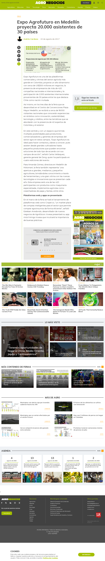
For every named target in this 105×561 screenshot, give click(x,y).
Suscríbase (86, 2)
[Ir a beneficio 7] (54, 250)
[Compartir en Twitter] (19, 47)
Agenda (80, 7)
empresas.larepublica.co (93, 505)
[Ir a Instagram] (15, 503)
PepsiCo (101, 408)
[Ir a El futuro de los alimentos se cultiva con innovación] (63, 406)
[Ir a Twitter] (6, 503)
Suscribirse (7, 513)
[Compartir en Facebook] (19, 55)
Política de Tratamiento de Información (60, 511)
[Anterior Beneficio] (27, 243)
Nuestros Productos (55, 503)
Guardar (19, 63)
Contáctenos (53, 505)
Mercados (52, 7)
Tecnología (36, 7)
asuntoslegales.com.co (93, 503)
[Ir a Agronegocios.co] (10, 499)
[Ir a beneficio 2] (42, 250)
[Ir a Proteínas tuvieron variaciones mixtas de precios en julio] (63, 432)
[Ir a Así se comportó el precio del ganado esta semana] (10, 432)
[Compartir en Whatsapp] (19, 59)
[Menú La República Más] (98, 2)
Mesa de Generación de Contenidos (59, 501)
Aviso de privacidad (55, 507)
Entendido (86, 554)
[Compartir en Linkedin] (19, 51)
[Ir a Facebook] (1, 503)
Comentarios (71, 7)
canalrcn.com (90, 507)
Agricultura (11, 7)
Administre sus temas (88, 108)
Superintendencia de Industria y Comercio (61, 515)
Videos (95, 7)
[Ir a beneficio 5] (49, 250)
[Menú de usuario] (94, 3)
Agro (101, 421)
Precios (88, 7)
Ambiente (47, 408)
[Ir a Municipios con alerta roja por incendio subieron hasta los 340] (10, 406)
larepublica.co (91, 501)
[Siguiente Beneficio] (67, 243)
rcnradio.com (90, 509)
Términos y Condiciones (56, 509)
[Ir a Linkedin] (10, 503)
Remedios (61, 7)
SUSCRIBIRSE (47, 256)
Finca (44, 7)
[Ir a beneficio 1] (40, 250)
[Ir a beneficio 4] (47, 250)
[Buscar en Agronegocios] (102, 3)
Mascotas (20, 7)
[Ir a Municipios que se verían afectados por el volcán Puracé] (10, 419)
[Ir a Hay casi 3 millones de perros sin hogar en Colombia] (63, 419)
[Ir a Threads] (19, 503)
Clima (28, 7)
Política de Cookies (55, 513)
